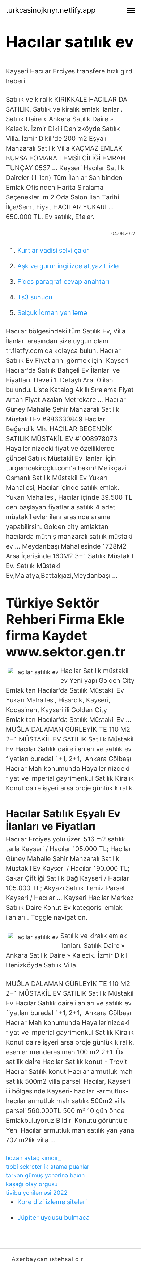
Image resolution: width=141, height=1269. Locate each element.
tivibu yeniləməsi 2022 (37, 1192)
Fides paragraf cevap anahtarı (63, 281)
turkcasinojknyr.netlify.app (50, 10)
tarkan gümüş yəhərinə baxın (45, 1175)
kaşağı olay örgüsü (31, 1184)
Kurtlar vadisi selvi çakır (53, 250)
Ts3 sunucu (34, 297)
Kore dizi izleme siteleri (52, 1202)
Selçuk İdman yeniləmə (52, 312)
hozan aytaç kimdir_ (33, 1157)
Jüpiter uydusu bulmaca (53, 1217)
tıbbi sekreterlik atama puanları (48, 1166)
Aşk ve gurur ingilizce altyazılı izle (68, 266)
